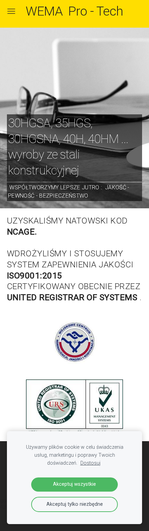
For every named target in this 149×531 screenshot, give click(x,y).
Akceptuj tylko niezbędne (74, 504)
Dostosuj (90, 463)
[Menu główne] (11, 11)
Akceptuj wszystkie (74, 484)
